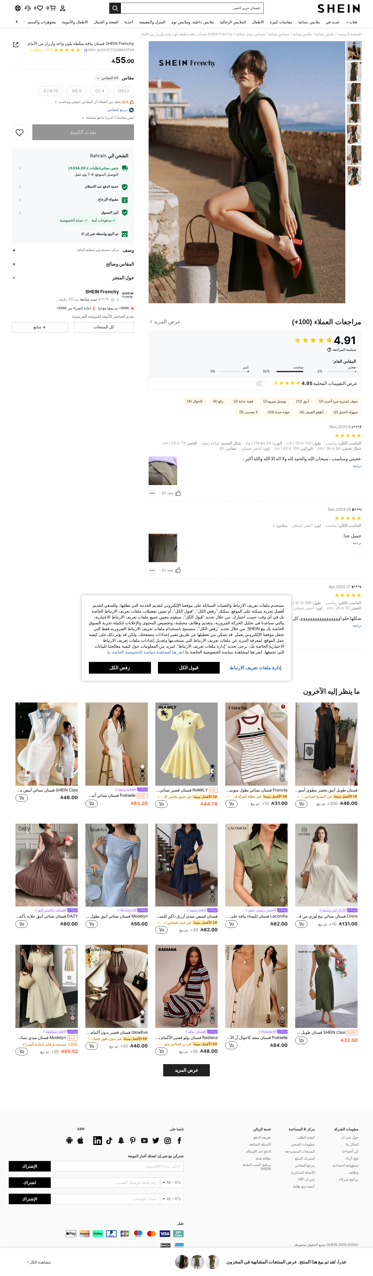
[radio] (123, 91)
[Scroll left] (24, 22)
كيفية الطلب (306, 1137)
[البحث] (115, 8)
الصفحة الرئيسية (349, 34)
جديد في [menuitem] (332, 22)
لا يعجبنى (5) (248, 412)
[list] (137, 1140)
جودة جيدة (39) (279, 412)
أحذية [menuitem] (128, 22)
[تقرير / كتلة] (152, 493)
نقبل (180, 1224)
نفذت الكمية (83, 132)
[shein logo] (339, 8)
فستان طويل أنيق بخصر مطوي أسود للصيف (326, 790)
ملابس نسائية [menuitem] (309, 22)
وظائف (353, 1172)
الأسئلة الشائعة (260, 1144)
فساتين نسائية (278, 34)
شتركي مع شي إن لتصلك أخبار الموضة (156, 1156)
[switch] (261, 383)
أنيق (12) (302, 401)
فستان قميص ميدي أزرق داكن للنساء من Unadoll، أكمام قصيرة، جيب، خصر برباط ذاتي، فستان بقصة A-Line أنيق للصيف (186, 916)
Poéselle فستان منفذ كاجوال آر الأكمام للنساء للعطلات (256, 1037)
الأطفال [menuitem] (258, 22)
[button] (27, 8)
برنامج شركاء (348, 1179)
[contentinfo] (96, 1233)
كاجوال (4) (195, 401)
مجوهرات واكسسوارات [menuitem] (37, 22)
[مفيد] (178, 493)
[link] (51, 7)
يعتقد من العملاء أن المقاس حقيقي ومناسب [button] (93, 102)
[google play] (69, 1143)
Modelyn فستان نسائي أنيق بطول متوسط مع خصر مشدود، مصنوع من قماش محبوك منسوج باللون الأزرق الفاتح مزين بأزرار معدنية (116, 916)
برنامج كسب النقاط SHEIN (256, 1167)
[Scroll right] (17, 22)
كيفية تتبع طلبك (303, 1186)
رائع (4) (218, 401)
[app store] (80, 1143)
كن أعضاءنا (350, 1151)
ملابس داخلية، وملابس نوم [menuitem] (192, 22)
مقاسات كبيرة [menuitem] (281, 22)
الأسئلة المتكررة (303, 1172)
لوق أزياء (352, 1158)
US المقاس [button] (110, 78)
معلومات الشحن (303, 1144)
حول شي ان (349, 1137)
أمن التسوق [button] (109, 212)
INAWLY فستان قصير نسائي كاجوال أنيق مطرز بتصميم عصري (186, 790)
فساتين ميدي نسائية (250, 34)
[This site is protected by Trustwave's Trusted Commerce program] (179, 1245)
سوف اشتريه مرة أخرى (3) (338, 401)
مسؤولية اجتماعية (345, 1165)
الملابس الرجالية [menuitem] (233, 22)
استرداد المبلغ (305, 1158)
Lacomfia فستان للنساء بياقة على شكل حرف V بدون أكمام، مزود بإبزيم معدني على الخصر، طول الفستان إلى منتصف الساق (256, 916)
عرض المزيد (186, 1070)
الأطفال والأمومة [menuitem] (75, 22)
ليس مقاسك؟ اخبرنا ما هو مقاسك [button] (109, 118)
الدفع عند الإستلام (258, 1151)
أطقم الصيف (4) (311, 412)
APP (81, 1129)
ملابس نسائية (324, 34)
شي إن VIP (306, 1179)
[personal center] (62, 8)
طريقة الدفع (262, 1137)
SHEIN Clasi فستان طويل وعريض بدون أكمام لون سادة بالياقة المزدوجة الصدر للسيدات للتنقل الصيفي (325, 1032)
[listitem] (326, 758)
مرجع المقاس (305, 1165)
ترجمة (357, 466)
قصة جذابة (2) (243, 401)
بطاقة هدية (263, 1158)
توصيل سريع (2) (274, 401)
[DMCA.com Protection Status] (165, 1245)
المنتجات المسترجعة (300, 1151)
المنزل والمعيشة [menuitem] (152, 22)
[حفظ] (19, 132)
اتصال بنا (352, 1144)
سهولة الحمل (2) (345, 412)
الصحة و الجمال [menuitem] (106, 22)
